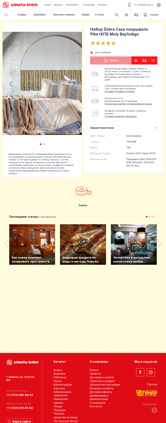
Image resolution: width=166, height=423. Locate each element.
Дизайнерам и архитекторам (99, 397)
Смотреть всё (48, 216)
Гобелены (59, 377)
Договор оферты (101, 392)
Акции (85, 14)
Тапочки (58, 413)
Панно (57, 381)
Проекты (95, 373)
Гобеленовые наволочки (62, 393)
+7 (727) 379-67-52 (19, 408)
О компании (97, 403)
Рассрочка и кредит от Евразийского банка (128, 103)
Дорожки (39, 14)
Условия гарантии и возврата (121, 116)
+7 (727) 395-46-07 (19, 395)
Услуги (94, 370)
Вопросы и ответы (101, 388)
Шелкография (62, 384)
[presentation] (10, 83)
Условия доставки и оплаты (120, 91)
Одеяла (58, 403)
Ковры (22, 14)
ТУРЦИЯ (131, 141)
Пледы (57, 406)
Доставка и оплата (102, 377)
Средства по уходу (65, 417)
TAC (128, 147)
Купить (114, 60)
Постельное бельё (65, 421)
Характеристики (102, 128)
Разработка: (150, 404)
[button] (72, 4)
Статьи (99, 14)
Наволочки (60, 399)
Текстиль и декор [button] (63, 14)
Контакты (96, 406)
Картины (59, 388)
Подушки (59, 410)
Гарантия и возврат (102, 381)
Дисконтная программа (105, 384)
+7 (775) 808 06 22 (144, 5)
